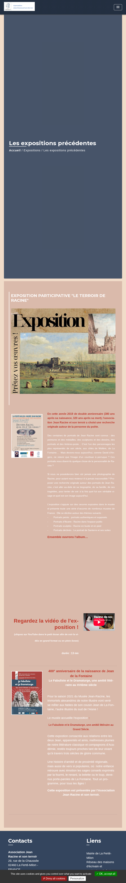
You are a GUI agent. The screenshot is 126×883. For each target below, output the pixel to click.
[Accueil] (19, 7)
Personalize (77, 878)
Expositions (32, 150)
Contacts (20, 841)
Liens (93, 841)
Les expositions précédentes (64, 150)
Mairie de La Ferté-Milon (98, 855)
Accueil (15, 150)
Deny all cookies (55, 878)
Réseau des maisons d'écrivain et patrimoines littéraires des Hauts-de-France (100, 868)
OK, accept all (106, 873)
